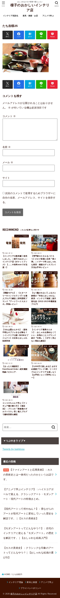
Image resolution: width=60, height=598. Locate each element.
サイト (6, 177)
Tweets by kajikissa (13, 449)
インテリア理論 (16, 582)
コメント (9, 116)
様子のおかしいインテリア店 (30, 7)
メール (7, 162)
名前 (6, 147)
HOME (7, 574)
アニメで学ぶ (48, 16)
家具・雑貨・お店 (30, 16)
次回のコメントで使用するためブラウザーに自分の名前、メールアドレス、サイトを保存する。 (29, 198)
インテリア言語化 (10, 16)
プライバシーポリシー (31, 588)
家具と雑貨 (32, 582)
